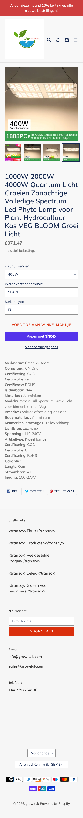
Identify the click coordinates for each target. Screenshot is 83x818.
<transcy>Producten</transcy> (36, 543)
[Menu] (75, 39)
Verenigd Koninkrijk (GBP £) (40, 764)
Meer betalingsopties (41, 347)
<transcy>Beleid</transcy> (33, 573)
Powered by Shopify (55, 804)
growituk (32, 804)
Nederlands (40, 753)
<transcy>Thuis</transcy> (32, 530)
